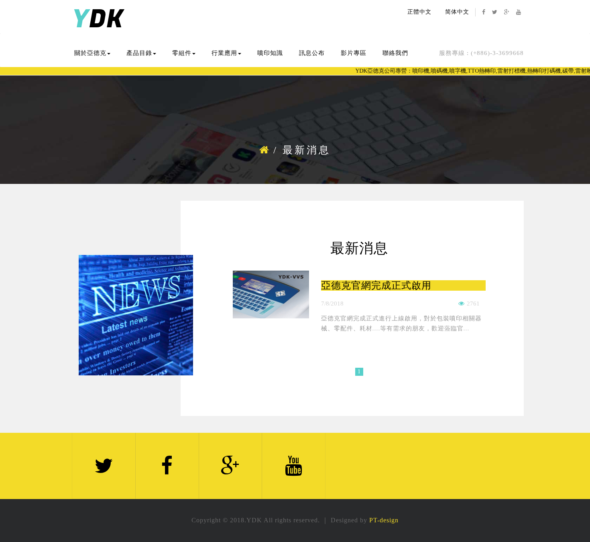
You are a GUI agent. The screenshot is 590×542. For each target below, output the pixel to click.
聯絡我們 (395, 53)
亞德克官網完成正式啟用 (376, 285)
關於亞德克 (90, 53)
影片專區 (353, 53)
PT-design (384, 520)
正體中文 (419, 12)
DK (97, 19)
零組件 (181, 53)
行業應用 (224, 53)
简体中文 (457, 12)
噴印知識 (270, 53)
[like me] (461, 303)
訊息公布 (312, 53)
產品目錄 (139, 53)
